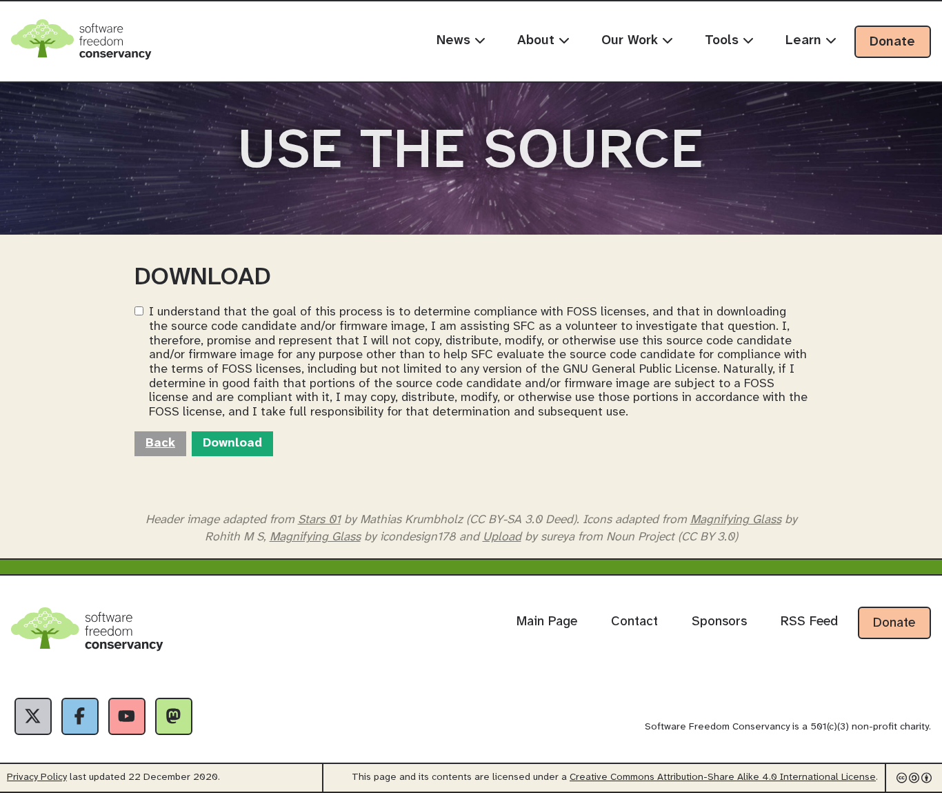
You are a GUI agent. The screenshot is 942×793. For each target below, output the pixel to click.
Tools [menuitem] (724, 41)
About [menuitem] (538, 41)
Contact (634, 622)
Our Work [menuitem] (631, 41)
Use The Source (471, 152)
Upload (502, 537)
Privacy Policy (37, 777)
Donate (892, 42)
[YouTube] (127, 716)
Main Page (547, 622)
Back (160, 443)
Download (232, 443)
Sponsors (719, 622)
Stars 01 (319, 519)
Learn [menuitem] (805, 41)
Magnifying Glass (735, 519)
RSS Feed (809, 622)
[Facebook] (80, 716)
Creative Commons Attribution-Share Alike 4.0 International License (723, 777)
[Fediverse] (173, 716)
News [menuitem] (455, 41)
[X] (33, 716)
